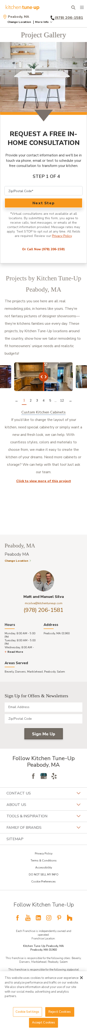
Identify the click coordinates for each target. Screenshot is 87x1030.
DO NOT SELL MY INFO (43, 874)
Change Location (19, 22)
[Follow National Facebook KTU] (17, 918)
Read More (15, 652)
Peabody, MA (18, 17)
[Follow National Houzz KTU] (69, 918)
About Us (16, 804)
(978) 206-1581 (43, 610)
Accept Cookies (43, 1022)
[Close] (81, 978)
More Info (42, 22)
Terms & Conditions (44, 860)
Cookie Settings (27, 1012)
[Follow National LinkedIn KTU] (38, 918)
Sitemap (14, 839)
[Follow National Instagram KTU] (48, 918)
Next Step (43, 203)
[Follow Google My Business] (43, 776)
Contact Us (18, 793)
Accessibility (43, 867)
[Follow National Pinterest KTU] (59, 918)
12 (62, 400)
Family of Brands (24, 827)
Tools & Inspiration (26, 816)
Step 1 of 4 (46, 176)
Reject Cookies (59, 1012)
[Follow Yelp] (54, 776)
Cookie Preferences (43, 881)
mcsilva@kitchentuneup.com (43, 603)
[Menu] (82, 7)
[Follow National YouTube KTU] (27, 918)
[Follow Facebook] (33, 776)
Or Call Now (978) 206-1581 (43, 249)
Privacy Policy (62, 236)
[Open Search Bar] (73, 7)
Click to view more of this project (43, 481)
